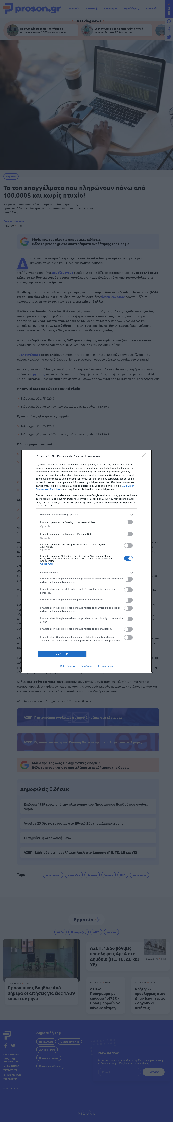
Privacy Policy (105, 666)
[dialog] (86, 561)
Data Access (86, 666)
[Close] (145, 456)
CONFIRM (62, 653)
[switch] (128, 522)
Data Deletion (67, 666)
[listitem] (86, 514)
